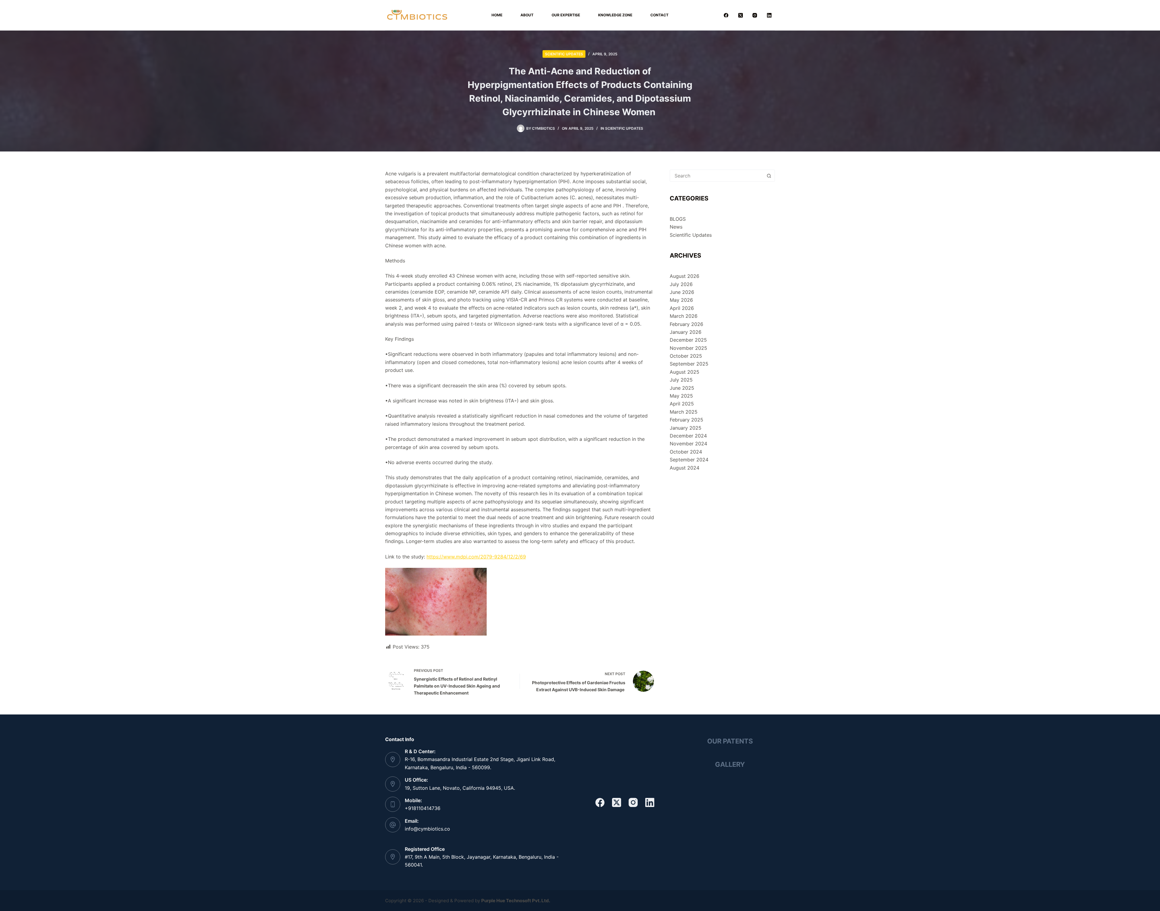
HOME (496, 15)
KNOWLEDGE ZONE (615, 15)
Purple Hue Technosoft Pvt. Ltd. (515, 900)
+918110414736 (422, 808)
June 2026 (682, 292)
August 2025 (684, 372)
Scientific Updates (564, 54)
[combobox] (716, 176)
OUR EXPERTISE (566, 15)
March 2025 (684, 412)
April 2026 (682, 308)
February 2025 (686, 420)
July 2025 (681, 380)
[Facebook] (726, 15)
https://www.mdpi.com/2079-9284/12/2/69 (476, 557)
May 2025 (681, 396)
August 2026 (684, 276)
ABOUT (526, 15)
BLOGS (678, 219)
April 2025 (682, 404)
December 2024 (688, 436)
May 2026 (681, 300)
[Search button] (769, 175)
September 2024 (689, 460)
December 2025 (688, 340)
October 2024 (686, 452)
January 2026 (685, 332)
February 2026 (686, 324)
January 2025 (685, 428)
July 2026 (681, 284)
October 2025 (686, 356)
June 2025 (682, 388)
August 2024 (684, 468)
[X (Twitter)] (740, 15)
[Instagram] (755, 15)
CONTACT (659, 15)
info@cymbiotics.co (427, 829)
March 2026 (684, 316)
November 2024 (688, 444)
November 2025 (688, 348)
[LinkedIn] (769, 15)
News (676, 227)
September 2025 (689, 364)
